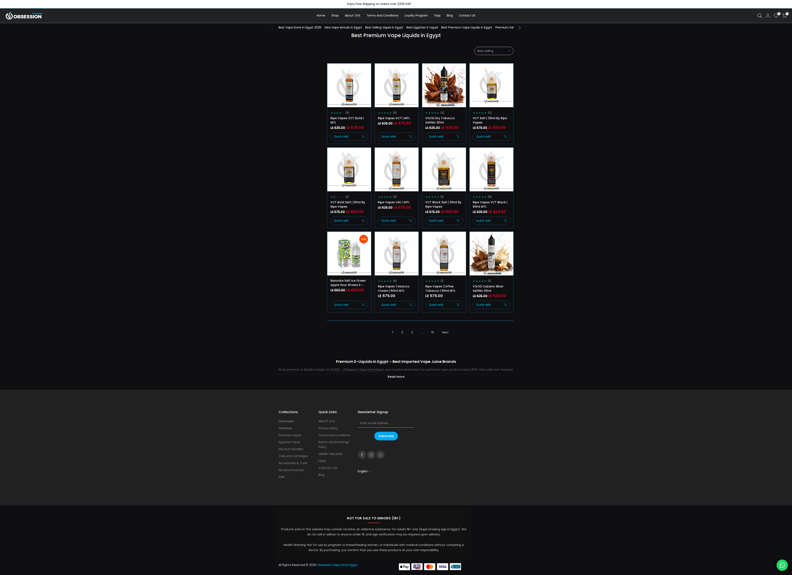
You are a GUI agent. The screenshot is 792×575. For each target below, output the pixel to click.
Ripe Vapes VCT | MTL (394, 118)
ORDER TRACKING (330, 454)
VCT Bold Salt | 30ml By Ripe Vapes (347, 204)
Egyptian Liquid (289, 442)
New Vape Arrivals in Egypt (343, 27)
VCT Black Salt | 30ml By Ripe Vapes (443, 204)
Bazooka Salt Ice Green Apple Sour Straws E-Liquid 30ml (348, 283)
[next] (518, 28)
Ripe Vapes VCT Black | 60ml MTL (490, 204)
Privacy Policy (328, 428)
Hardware (285, 428)
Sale (282, 477)
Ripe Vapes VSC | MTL (394, 202)
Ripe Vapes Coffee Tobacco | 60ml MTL (440, 288)
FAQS (322, 461)
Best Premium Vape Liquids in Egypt (466, 27)
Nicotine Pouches (291, 470)
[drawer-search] (760, 15)
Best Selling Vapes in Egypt (384, 27)
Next (445, 332)
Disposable (286, 421)
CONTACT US (327, 468)
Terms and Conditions (334, 435)
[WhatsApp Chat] (782, 565)
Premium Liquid (290, 435)
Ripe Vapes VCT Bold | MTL (347, 120)
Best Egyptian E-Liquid (422, 27)
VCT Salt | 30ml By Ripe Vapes (490, 120)
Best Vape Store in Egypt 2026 (299, 27)
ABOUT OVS (326, 421)
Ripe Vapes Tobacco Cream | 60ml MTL (393, 288)
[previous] (274, 28)
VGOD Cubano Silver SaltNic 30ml (488, 288)
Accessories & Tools (293, 463)
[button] (331, 70)
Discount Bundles (291, 449)
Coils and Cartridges (293, 456)
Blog (321, 475)
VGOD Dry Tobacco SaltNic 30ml (440, 120)
